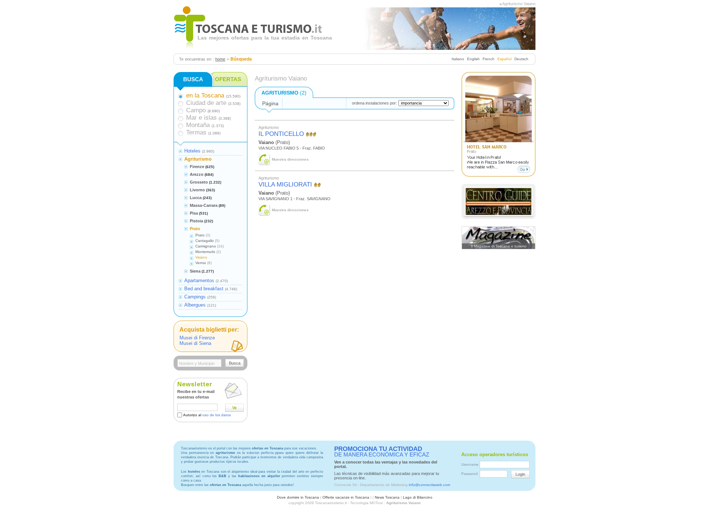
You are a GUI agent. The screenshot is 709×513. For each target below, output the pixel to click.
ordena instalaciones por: (374, 103)
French (488, 59)
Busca (234, 363)
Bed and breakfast (203, 288)
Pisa (194, 213)
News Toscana (387, 497)
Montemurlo (205, 252)
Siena (195, 271)
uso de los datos (216, 415)
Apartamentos (199, 280)
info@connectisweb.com (429, 485)
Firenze (197, 166)
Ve (234, 408)
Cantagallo (204, 241)
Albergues (195, 305)
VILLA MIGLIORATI (285, 184)
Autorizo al (207, 415)
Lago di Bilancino (417, 497)
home (220, 59)
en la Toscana (205, 95)
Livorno (197, 190)
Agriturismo (198, 159)
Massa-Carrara (204, 205)
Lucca (196, 197)
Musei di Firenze (197, 338)
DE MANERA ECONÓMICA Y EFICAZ (381, 452)
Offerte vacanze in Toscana (345, 497)
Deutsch (521, 59)
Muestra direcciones (290, 159)
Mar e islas (201, 117)
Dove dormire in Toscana (298, 497)
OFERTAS (228, 79)
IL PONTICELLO (281, 133)
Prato (195, 228)
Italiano (458, 59)
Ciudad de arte (206, 102)
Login (520, 474)
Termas (196, 132)
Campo (196, 110)
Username (470, 464)
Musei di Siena (195, 343)
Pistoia (196, 221)
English (473, 59)
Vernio (200, 263)
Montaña (198, 125)
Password (469, 474)
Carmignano (205, 246)
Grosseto (199, 182)
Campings (195, 297)
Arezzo (196, 174)
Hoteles (192, 151)
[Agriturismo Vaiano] (500, 3)
